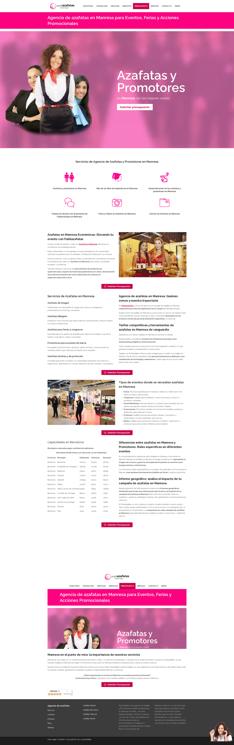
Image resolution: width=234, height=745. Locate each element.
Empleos (51, 719)
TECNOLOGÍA (101, 6)
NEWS (177, 6)
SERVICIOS (126, 6)
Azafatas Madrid (89, 705)
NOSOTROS (88, 6)
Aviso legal (52, 739)
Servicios (51, 710)
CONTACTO (167, 6)
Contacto (51, 715)
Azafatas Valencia (90, 714)
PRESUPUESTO (141, 6)
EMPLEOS (155, 6)
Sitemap (51, 728)
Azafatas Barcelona (90, 710)
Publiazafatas (127, 306)
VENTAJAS (115, 6)
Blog (49, 723)
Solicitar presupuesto (135, 107)
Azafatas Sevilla (89, 719)
